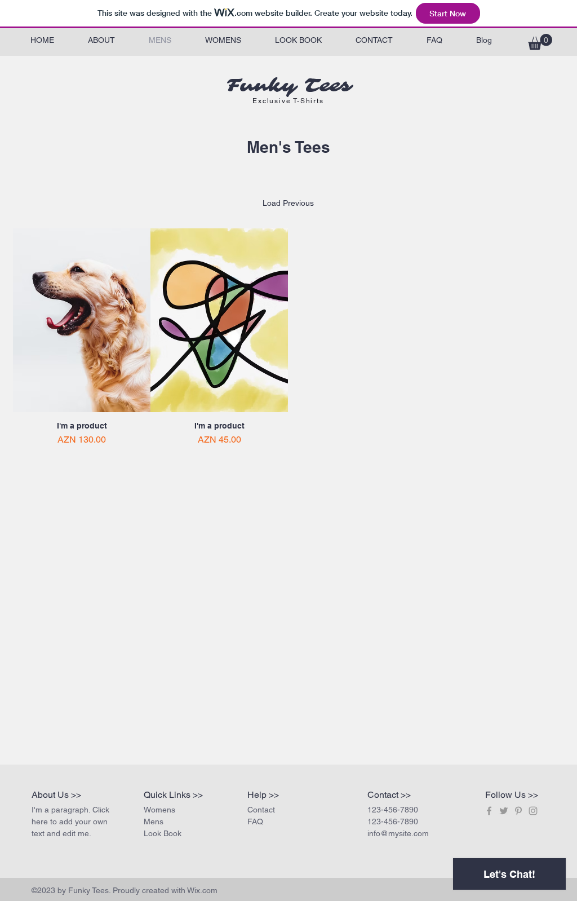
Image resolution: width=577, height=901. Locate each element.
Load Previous (288, 202)
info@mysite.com (398, 833)
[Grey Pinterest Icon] (518, 810)
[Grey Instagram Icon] (533, 810)
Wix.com (202, 890)
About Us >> (56, 794)
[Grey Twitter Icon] (503, 810)
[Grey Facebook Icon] (489, 810)
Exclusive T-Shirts (287, 101)
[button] (540, 42)
